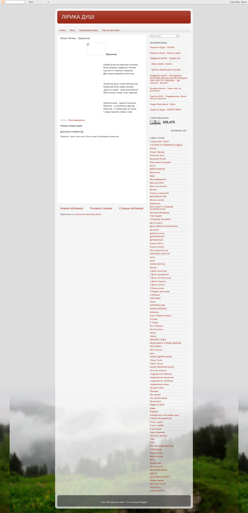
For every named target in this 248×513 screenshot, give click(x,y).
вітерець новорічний (159, 193)
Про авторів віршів (158, 398)
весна (152, 166)
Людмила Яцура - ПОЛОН (162, 47)
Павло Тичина (156, 364)
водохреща (155, 203)
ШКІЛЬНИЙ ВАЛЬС (158, 470)
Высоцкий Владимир (159, 213)
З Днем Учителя (157, 285)
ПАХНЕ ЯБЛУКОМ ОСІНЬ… (163, 367)
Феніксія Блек (156, 453)
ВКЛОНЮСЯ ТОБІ (158, 196)
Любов (153, 336)
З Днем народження (159, 274)
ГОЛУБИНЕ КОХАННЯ (160, 219)
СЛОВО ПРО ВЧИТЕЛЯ (161, 418)
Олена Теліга (156, 360)
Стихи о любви (157, 425)
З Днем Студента (158, 281)
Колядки (154, 319)
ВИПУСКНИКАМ (157, 169)
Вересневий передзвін (160, 162)
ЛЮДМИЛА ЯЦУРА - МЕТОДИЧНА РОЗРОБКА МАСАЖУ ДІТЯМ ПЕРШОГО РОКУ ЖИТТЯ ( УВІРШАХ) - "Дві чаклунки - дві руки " (168, 79)
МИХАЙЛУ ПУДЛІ (158, 340)
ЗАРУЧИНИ (155, 298)
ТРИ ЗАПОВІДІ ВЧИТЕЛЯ (161, 446)
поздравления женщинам (162, 377)
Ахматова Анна (157, 155)
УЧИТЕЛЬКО (156, 449)
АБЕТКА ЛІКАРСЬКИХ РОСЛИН (166, 70)
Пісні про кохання (158, 370)
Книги (62, 30)
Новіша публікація (71, 208)
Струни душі (155, 429)
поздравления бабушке (161, 374)
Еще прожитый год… (159, 250)
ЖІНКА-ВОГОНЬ (157, 264)
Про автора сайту (111, 30)
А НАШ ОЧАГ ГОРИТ (159, 142)
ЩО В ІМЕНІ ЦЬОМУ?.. (161, 477)
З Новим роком (157, 288)
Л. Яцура (154, 322)
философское (156, 456)
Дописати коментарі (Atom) (88, 214)
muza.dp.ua (155, 487)
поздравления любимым (161, 381)
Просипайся (155, 401)
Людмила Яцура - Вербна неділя (165, 53)
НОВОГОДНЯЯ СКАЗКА (161, 357)
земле (153, 302)
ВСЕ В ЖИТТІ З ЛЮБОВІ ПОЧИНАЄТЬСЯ (161, 208)
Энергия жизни (157, 480)
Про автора (155, 395)
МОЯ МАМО (155, 346)
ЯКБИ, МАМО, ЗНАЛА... (162, 64)
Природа (154, 391)
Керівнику (154, 312)
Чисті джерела (156, 467)
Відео (152, 176)
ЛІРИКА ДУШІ (78, 17)
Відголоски (155, 172)
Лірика (153, 333)
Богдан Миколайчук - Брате (163, 104)
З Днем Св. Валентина (160, 278)
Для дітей (154, 230)
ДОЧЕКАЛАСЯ (156, 240)
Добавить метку (157, 233)
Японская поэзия (158, 484)
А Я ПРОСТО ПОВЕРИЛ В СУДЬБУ (166, 145)
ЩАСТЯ (153, 473)
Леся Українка (156, 326)
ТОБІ (152, 439)
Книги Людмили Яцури (160, 316)
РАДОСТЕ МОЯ (157, 405)
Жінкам (153, 267)
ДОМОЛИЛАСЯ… (158, 236)
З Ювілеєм (155, 295)
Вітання (153, 190)
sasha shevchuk (157, 491)
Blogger (143, 502)
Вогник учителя (157, 200)
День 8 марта (156, 223)
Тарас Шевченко (157, 432)
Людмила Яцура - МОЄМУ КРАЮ (165, 110)
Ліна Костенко (156, 329)
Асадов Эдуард (157, 152)
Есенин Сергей (157, 247)
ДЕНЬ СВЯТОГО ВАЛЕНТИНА (164, 226)
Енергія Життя (156, 243)
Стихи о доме (156, 422)
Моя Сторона (156, 350)
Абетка (153, 148)
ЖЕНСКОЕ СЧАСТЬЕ (160, 254)
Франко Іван (155, 463)
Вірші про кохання (158, 186)
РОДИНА (154, 412)
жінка (152, 261)
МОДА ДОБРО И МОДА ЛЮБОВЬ (165, 343)
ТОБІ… (153, 443)
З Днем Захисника (158, 271)
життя (152, 257)
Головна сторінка (101, 208)
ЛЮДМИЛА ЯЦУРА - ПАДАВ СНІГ (165, 58)
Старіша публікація (131, 208)
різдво (153, 408)
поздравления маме (159, 384)
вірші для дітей (157, 183)
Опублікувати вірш (88, 30)
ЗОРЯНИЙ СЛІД (157, 305)
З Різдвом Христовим (160, 291)
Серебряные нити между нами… (165, 415)
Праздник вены (157, 388)
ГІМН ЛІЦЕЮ (156, 216)
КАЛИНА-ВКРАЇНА (158, 309)
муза (152, 353)
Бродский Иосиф (158, 159)
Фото (72, 30)
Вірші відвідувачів (77, 120)
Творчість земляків (158, 436)
